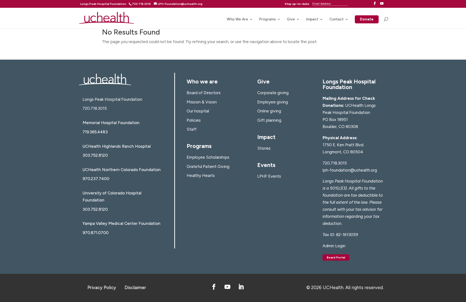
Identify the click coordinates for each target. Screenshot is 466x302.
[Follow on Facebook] (214, 287)
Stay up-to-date (297, 3)
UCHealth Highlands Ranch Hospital (117, 146)
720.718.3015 (95, 108)
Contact (336, 19)
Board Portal (336, 257)
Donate (367, 19)
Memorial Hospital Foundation (111, 122)
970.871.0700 (95, 232)
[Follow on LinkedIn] (241, 287)
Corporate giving (273, 92)
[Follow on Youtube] (227, 287)
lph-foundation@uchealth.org (350, 170)
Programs (267, 19)
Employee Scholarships (208, 157)
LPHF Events (269, 176)
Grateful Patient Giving (208, 166)
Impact (312, 19)
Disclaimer (135, 287)
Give (291, 19)
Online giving (269, 111)
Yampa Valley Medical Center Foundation (121, 223)
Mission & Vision (202, 102)
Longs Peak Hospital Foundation (103, 4)
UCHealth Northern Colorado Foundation (122, 169)
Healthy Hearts (201, 175)
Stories (264, 148)
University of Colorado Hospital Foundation (112, 196)
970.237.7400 (96, 178)
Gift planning (269, 120)
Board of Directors (204, 92)
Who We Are (237, 19)
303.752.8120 (95, 155)
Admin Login (334, 245)
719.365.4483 (95, 131)
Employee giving (272, 102)
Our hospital (198, 111)
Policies (194, 120)
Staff (192, 129)
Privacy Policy (101, 287)
